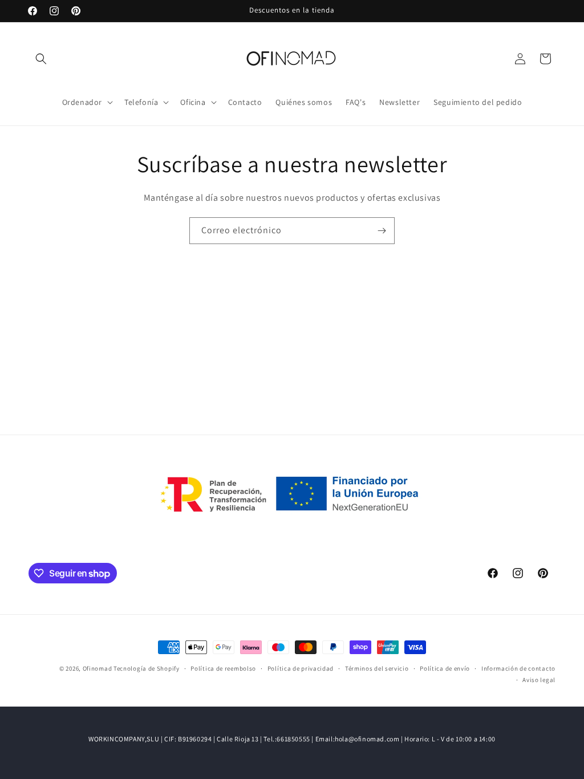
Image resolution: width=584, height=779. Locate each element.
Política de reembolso (223, 668)
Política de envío (445, 668)
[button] (41, 58)
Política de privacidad (300, 668)
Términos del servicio (377, 668)
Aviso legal (538, 680)
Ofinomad (97, 668)
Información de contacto (518, 668)
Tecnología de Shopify (146, 668)
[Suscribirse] (381, 230)
